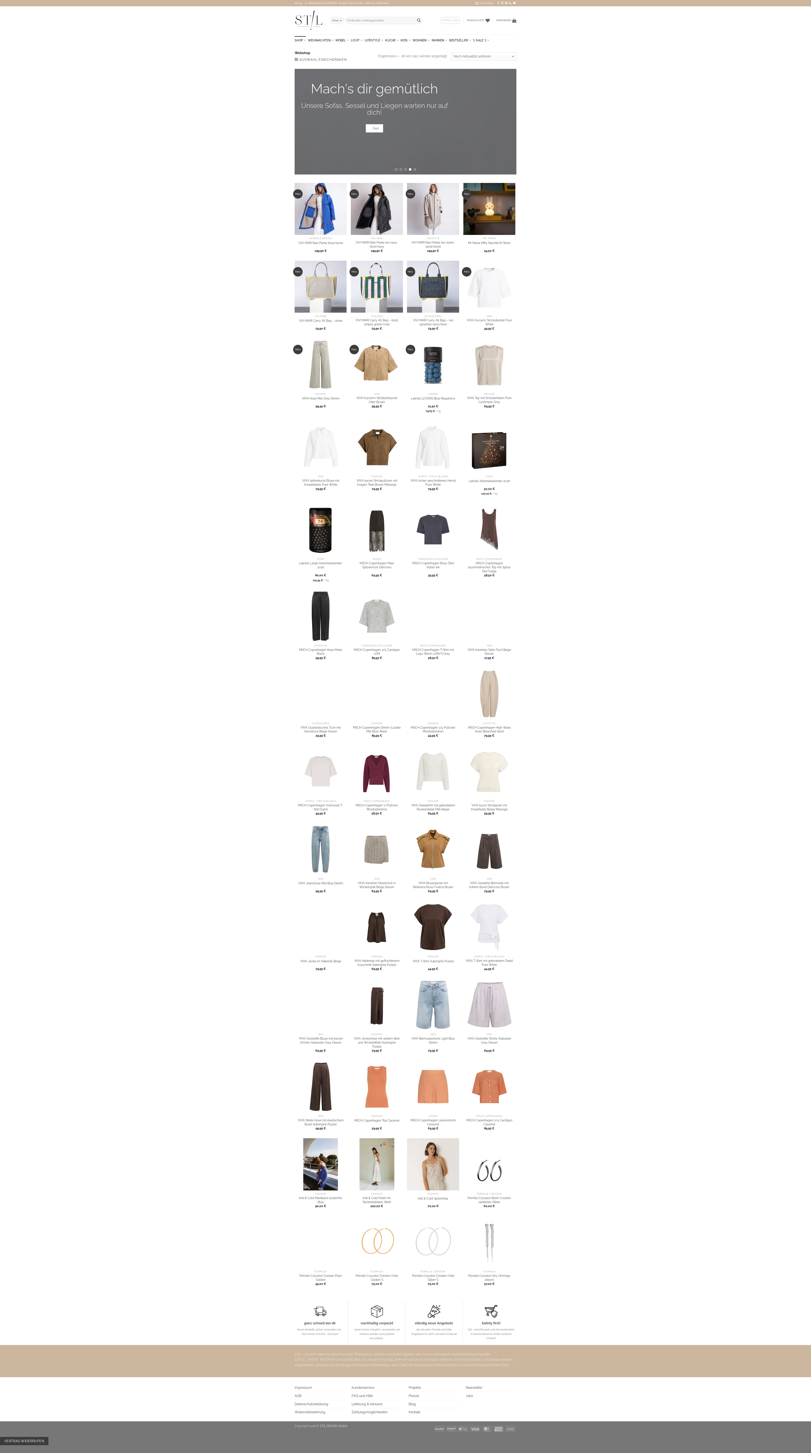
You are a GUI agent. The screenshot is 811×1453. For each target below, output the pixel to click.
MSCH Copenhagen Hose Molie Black (320, 652)
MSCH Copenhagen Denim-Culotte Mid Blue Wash (377, 729)
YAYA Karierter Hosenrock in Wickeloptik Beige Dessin (377, 885)
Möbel (341, 40)
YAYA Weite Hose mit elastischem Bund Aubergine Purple (321, 1122)
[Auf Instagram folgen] (502, 3)
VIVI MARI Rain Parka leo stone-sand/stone (433, 244)
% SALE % (479, 40)
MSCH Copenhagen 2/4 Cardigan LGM (377, 652)
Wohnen (420, 40)
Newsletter (474, 1388)
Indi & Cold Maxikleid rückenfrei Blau (320, 1200)
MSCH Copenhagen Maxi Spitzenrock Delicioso (377, 565)
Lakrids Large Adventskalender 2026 (320, 565)
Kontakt (414, 1412)
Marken (438, 40)
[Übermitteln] (418, 20)
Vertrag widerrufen (24, 1441)
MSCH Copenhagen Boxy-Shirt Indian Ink (433, 565)
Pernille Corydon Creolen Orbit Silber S (433, 1277)
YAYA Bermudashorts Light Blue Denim (433, 1040)
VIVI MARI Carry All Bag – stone (320, 320)
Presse (414, 1396)
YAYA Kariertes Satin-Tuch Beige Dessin (489, 652)
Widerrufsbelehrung (310, 1412)
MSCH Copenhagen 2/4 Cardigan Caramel (489, 1122)
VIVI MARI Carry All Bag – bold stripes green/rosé (377, 322)
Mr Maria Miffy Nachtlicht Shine (489, 243)
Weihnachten (319, 40)
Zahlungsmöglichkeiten (370, 1412)
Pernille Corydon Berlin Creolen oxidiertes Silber (489, 1200)
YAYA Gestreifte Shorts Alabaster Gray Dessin (489, 1040)
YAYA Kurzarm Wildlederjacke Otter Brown (376, 400)
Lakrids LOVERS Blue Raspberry (433, 398)
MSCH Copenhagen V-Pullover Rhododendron (377, 807)
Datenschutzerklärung (311, 1404)
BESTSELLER (458, 40)
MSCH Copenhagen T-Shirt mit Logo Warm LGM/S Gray (433, 652)
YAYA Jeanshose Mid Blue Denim (320, 883)
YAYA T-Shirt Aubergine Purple (433, 961)
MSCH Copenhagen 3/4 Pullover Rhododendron (433, 729)
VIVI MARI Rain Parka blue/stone (320, 243)
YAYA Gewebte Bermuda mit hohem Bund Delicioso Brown (489, 885)
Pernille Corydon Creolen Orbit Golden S (377, 1277)
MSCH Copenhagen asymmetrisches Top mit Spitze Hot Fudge (489, 567)
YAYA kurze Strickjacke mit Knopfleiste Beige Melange (489, 807)
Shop (299, 40)
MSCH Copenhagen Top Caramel (377, 1120)
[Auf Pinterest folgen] (514, 3)
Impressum (303, 1388)
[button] (485, 3)
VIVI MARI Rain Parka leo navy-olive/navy (377, 244)
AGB (298, 1396)
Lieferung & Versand (367, 1404)
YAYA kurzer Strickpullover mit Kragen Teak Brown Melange (377, 482)
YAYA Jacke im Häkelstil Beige (320, 961)
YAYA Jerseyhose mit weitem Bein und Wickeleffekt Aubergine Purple (377, 1042)
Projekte (415, 1388)
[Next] (506, 121)
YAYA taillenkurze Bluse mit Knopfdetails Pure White (320, 482)
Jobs (469, 1396)
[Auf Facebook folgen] (498, 3)
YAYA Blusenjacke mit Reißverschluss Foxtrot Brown (433, 885)
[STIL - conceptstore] (309, 20)
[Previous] (304, 121)
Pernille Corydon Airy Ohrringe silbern (489, 1277)
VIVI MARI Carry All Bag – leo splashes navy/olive (433, 322)
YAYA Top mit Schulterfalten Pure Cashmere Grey (489, 400)
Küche (390, 40)
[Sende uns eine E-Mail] (506, 3)
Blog (412, 1404)
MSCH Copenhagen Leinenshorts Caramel (433, 1122)
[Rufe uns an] (510, 3)
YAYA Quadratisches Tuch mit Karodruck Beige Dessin (321, 729)
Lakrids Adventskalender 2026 (489, 481)
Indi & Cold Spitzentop (433, 1198)
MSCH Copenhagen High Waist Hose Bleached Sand (489, 729)
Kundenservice (363, 1388)
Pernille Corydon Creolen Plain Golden (320, 1277)
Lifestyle (372, 40)
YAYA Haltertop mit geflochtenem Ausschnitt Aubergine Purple (377, 962)
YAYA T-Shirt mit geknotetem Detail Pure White (489, 962)
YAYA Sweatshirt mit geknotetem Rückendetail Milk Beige (433, 807)
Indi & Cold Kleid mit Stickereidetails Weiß (377, 1200)
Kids (404, 40)
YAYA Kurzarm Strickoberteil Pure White (489, 322)
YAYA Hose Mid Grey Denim (321, 398)
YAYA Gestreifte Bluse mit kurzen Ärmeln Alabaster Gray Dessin (321, 1040)
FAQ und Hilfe (362, 1396)
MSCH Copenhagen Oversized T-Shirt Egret (320, 807)
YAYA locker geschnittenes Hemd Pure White (433, 482)
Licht (355, 40)
